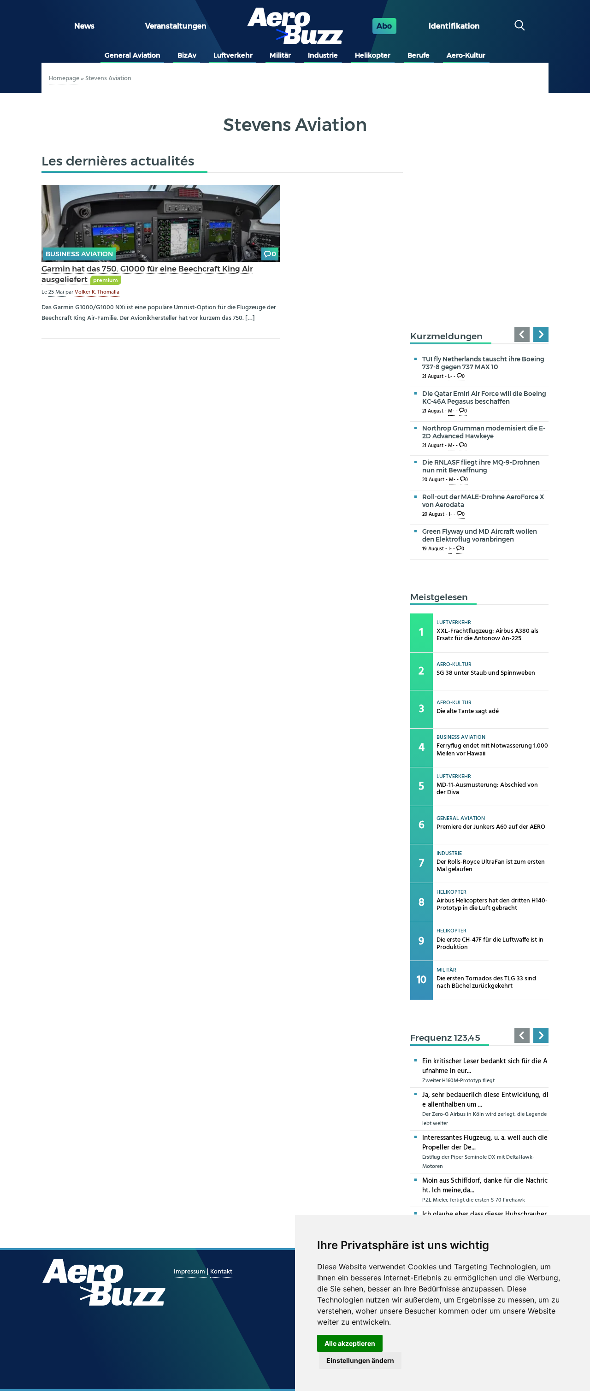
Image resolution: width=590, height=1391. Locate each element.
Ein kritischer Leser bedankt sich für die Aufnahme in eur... (485, 1066)
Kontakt (221, 1272)
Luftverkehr (233, 55)
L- (450, 377)
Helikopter (372, 55)
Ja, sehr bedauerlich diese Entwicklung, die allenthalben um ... (485, 1100)
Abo (384, 26)
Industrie (323, 55)
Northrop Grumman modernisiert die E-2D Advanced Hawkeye (483, 432)
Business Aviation (79, 254)
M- (451, 411)
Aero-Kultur (466, 55)
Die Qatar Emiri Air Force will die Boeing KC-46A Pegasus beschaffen (484, 397)
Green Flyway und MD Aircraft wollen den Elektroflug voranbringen (479, 535)
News (84, 26)
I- (450, 515)
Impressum (190, 1272)
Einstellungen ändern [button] (360, 1360)
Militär (280, 55)
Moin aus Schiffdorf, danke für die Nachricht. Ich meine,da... (485, 1185)
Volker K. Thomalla (97, 292)
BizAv (186, 55)
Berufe (418, 55)
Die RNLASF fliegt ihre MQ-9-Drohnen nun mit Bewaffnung (481, 466)
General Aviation (132, 55)
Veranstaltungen (175, 26)
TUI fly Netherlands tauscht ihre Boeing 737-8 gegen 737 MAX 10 (483, 363)
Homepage (64, 78)
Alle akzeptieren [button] (349, 1343)
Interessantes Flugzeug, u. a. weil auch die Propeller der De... (485, 1142)
